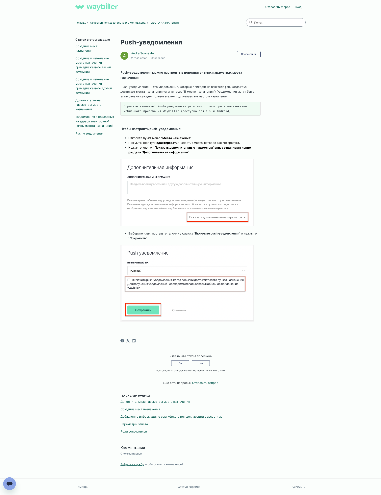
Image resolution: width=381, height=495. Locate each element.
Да (180, 363)
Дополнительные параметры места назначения (88, 104)
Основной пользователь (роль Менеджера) (118, 22)
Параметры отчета (134, 424)
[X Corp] (128, 340)
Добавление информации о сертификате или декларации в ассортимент (173, 416)
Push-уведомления (89, 133)
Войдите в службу (132, 464)
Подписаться (248, 54)
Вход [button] (298, 7)
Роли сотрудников (133, 431)
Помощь (80, 22)
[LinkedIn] (134, 340)
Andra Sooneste (142, 53)
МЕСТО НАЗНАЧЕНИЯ (164, 22)
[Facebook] (122, 340)
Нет (201, 363)
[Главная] (96, 7)
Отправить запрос (277, 7)
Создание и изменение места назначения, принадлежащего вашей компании (93, 65)
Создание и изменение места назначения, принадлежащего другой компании (93, 86)
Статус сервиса (189, 487)
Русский (297, 487)
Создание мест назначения (86, 48)
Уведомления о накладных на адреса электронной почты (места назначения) (94, 121)
